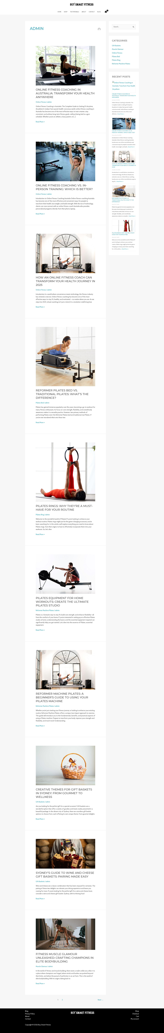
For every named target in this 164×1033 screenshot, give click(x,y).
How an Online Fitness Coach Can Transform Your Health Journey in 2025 (65, 281)
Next (100, 1000)
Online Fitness (41, 102)
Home (59, 12)
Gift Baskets (40, 802)
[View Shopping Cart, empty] (106, 12)
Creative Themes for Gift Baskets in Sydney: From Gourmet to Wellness (64, 793)
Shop (65, 12)
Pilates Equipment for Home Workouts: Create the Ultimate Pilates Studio (62, 601)
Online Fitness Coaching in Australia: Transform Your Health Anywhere (65, 93)
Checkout (135, 1014)
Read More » (40, 122)
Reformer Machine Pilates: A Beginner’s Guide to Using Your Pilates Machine (62, 697)
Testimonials (74, 12)
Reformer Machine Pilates (45, 610)
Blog (99, 12)
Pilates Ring (40, 515)
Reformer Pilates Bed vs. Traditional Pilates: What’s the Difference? (62, 394)
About (84, 12)
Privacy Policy (30, 1014)
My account (135, 1019)
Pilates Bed (40, 403)
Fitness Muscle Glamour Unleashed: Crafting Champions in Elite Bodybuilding (65, 957)
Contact (92, 12)
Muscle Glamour (41, 966)
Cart (137, 1016)
